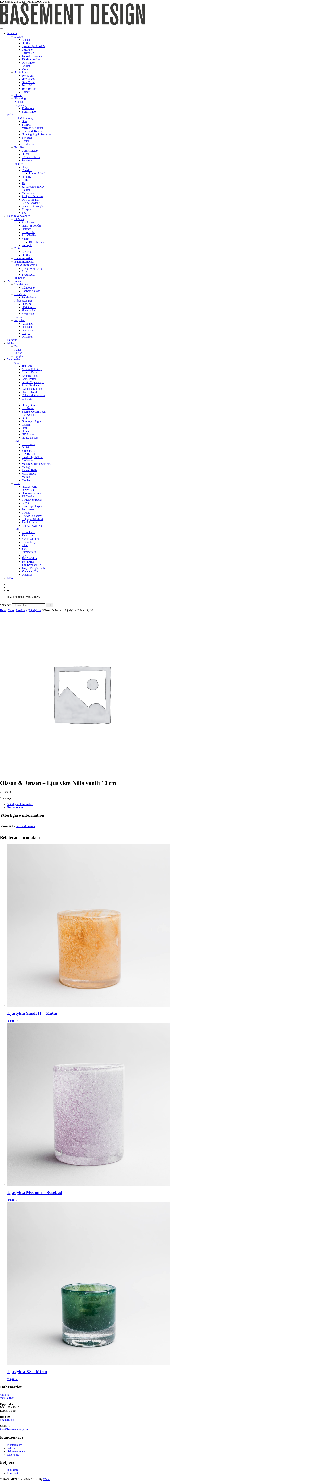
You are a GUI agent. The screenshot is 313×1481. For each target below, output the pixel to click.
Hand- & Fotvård (31, 225)
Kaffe (25, 180)
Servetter (27, 137)
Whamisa (27, 574)
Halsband (27, 326)
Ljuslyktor (28, 49)
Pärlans (26, 512)
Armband (27, 323)
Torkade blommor (32, 56)
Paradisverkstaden (32, 499)
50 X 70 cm (28, 82)
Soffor (18, 352)
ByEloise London (32, 388)
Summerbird (29, 551)
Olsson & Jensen (31, 493)
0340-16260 (7, 1420)
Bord (17, 346)
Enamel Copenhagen (34, 411)
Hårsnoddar (28, 310)
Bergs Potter (29, 378)
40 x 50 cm (28, 78)
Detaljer (19, 36)
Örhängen (27, 336)
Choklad (27, 170)
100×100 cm (29, 88)
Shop (11, 610)
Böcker (26, 39)
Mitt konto (13, 1454)
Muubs (26, 480)
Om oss (4, 1394)
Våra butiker (7, 1397)
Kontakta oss (14, 1444)
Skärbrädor (28, 144)
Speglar (18, 356)
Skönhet (19, 219)
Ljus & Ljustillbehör (33, 46)
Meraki (26, 476)
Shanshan (27, 535)
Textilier (19, 147)
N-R (17, 483)
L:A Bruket (28, 453)
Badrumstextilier (23, 258)
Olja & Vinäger (30, 199)
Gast (24, 418)
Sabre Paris (28, 532)
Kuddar (18, 101)
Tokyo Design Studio (34, 568)
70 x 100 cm (29, 85)
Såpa (24, 271)
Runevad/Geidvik (32, 525)
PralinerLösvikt (38, 173)
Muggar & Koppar (32, 127)
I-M (16, 440)
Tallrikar (26, 124)
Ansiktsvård (29, 222)
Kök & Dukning (23, 118)
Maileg (26, 467)
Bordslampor (29, 111)
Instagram (12, 1469)
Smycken (19, 320)
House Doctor (30, 437)
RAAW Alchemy (32, 515)
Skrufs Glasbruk (31, 538)
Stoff (24, 548)
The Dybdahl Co (31, 564)
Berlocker (27, 330)
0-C (16, 362)
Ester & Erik (29, 414)
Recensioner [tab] (15, 807)
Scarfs (18, 317)
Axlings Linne (30, 375)
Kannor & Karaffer (33, 131)
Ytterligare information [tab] (20, 804)
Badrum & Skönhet (18, 215)
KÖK (10, 114)
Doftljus (26, 43)
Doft (17, 248)
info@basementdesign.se (14, 1429)
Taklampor (28, 108)
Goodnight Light (31, 421)
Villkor (11, 1448)
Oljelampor (28, 62)
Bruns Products (30, 385)
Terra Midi (28, 561)
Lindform (27, 460)
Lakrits (26, 189)
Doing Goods (29, 405)
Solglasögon (29, 297)
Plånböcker (28, 287)
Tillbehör (19, 277)
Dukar (25, 153)
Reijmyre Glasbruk (32, 519)
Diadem (26, 303)
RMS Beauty (36, 242)
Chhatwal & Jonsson (33, 395)
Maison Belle (29, 470)
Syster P (26, 555)
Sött (24, 212)
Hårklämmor (29, 307)
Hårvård (26, 228)
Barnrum (12, 339)
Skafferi (19, 163)
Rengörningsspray (32, 268)
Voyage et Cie (30, 571)
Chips (25, 167)
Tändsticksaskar (31, 59)
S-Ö (16, 529)
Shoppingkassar (31, 290)
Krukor (26, 65)
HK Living (28, 434)
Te (23, 183)
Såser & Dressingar (33, 206)
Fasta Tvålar (29, 235)
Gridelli (26, 424)
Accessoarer (14, 281)
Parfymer (27, 251)
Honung (26, 176)
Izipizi (25, 447)
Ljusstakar (28, 52)
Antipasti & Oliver (32, 196)
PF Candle (28, 496)
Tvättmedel (28, 274)
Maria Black (29, 473)
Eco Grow (28, 408)
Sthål (25, 545)
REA (10, 577)
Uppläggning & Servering (36, 134)
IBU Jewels (28, 444)
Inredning (12, 33)
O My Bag (28, 489)
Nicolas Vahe (29, 486)
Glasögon (20, 294)
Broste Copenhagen (33, 382)
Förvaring (20, 98)
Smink (25, 238)
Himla (25, 431)
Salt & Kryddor (30, 202)
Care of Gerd (29, 392)
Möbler (11, 343)
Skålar (25, 140)
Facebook (12, 1473)
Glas (24, 121)
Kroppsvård (28, 232)
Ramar (25, 91)
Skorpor (26, 209)
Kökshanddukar (31, 157)
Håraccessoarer (23, 300)
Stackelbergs (29, 542)
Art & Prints (21, 72)
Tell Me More (29, 558)
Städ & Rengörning (25, 264)
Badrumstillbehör (24, 261)
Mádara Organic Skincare (36, 463)
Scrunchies (28, 313)
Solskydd (27, 245)
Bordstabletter (30, 150)
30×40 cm (27, 75)
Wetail (46, 1479)
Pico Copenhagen (32, 506)
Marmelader (29, 193)
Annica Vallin (29, 372)
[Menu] (1, 28)
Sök (49, 605)
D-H (17, 401)
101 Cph (27, 365)
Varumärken (14, 359)
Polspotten (28, 509)
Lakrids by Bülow (32, 457)
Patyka (26, 502)
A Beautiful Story (32, 369)
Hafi (24, 427)
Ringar (26, 333)
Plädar (18, 95)
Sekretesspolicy (16, 1451)
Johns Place (28, 450)
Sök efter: (5, 604)
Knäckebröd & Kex (33, 186)
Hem (3, 610)
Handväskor (21, 284)
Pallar (17, 349)
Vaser (25, 69)
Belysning (20, 105)
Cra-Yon (27, 398)
